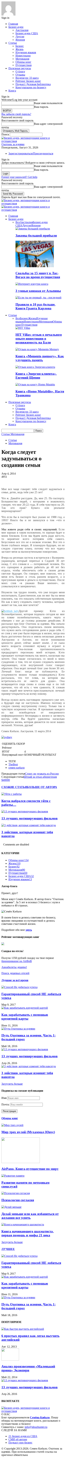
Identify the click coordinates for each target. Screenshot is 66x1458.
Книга (12, 90)
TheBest (13, 764)
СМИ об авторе (17, 1439)
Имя (4, 1097)
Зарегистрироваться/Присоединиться (30, 153)
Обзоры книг (23, 61)
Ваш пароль (41, 106)
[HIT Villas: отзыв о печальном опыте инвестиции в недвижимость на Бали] (22, 327)
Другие (19, 36)
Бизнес (19, 46)
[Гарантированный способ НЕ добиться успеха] (19, 987)
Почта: (5, 1104)
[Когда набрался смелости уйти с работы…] (11, 793)
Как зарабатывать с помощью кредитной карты (24, 1016)
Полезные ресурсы (19, 68)
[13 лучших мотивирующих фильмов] (24, 811)
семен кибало (16, 767)
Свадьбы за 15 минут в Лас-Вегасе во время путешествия (37, 275)
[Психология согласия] (15, 1193)
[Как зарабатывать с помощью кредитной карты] (24, 1007)
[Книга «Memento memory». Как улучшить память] (37, 349)
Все (17, 222)
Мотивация (22, 58)
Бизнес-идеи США (26, 33)
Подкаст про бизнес (20, 1442)
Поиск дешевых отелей (15, 973)
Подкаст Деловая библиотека (33, 84)
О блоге (20, 71)
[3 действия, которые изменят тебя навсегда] (28, 825)
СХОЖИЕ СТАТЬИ (14, 787)
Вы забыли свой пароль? (16, 114)
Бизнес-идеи (15, 26)
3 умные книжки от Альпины (38, 291)
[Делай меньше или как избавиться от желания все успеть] (11, 1206)
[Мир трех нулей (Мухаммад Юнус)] (12, 1125)
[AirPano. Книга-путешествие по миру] (20, 1162)
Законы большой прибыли (36, 235)
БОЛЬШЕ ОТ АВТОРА (42, 787)
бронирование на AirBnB (16, 961)
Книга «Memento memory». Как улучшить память (39, 358)
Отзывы (20, 74)
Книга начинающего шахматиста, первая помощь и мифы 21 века (27, 1233)
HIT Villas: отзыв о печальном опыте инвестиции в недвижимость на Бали (38, 338)
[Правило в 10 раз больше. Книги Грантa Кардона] (38, 297)
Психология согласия (17, 1200)
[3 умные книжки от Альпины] (31, 283)
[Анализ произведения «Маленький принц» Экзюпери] (10, 1359)
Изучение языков (25, 52)
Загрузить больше (12, 1083)
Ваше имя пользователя (48, 103)
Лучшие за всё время (14, 980)
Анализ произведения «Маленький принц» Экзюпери (28, 1368)
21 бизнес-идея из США (22, 1436)
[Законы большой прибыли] (32, 228)
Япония (20, 39)
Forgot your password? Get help (19, 176)
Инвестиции (23, 55)
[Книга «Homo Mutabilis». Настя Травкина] (35, 384)
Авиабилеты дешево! (14, 967)
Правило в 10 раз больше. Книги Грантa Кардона (35, 306)
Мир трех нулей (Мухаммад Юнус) (28, 1132)
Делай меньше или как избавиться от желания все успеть (30, 1216)
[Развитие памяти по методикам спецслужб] (12, 1175)
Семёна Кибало (40, 1417)
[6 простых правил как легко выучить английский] (22, 1328)
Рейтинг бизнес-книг (28, 81)
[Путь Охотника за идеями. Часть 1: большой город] (18, 1028)
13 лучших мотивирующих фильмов (29, 818)
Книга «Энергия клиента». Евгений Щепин (36, 375)
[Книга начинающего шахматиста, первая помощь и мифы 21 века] (22, 1224)
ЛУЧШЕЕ (8, 1249)
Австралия (21, 30)
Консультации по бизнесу (30, 87)
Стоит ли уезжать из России (42, 773)
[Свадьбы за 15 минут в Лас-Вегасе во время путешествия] (34, 266)
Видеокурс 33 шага (27, 77)
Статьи (12, 42)
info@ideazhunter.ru (36, 1426)
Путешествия (23, 65)
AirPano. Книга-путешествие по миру (30, 1169)
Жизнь (19, 49)
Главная (13, 23)
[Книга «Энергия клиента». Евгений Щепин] (35, 366)
